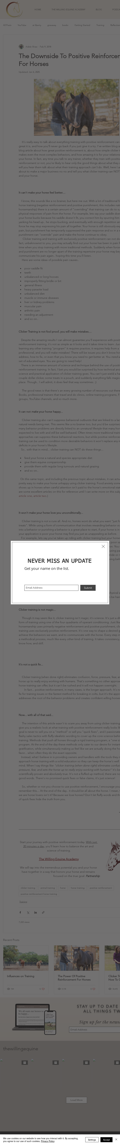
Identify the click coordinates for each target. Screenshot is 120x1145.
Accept (106, 1139)
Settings (92, 1139)
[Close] (116, 1140)
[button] (103, 546)
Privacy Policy (48, 1141)
